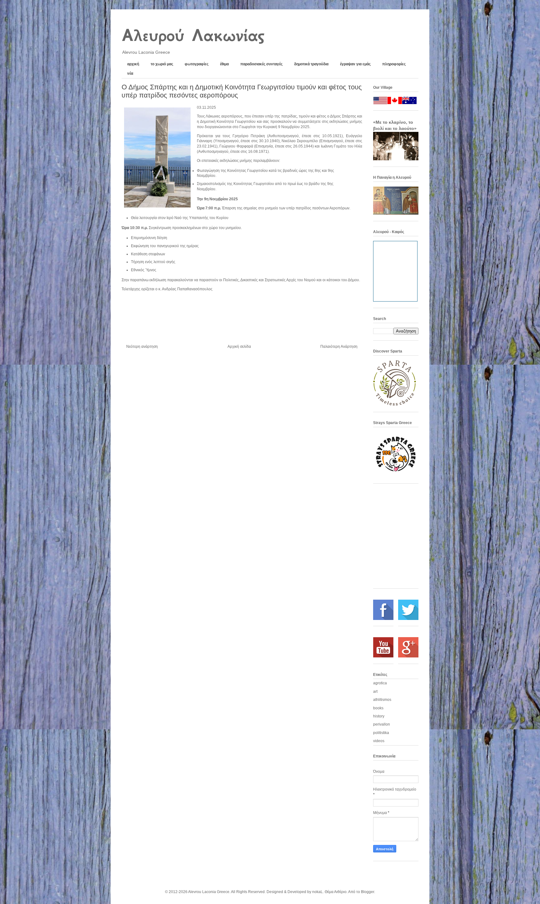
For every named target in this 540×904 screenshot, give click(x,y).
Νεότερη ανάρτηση (142, 346)
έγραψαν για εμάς (355, 64)
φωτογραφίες (196, 64)
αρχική (133, 64)
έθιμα (224, 64)
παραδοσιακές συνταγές (261, 64)
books (378, 708)
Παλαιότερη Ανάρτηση (339, 346)
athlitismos (382, 699)
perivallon (381, 724)
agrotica (380, 683)
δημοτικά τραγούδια (311, 64)
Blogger (367, 892)
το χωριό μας (162, 64)
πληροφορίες (394, 64)
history (378, 716)
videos (378, 741)
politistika (381, 733)
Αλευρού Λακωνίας (193, 35)
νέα (130, 73)
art (375, 691)
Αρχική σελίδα (239, 346)
